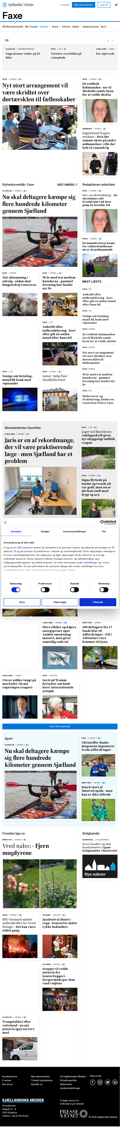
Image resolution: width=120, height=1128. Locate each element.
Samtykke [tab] (16, 531)
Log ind (104, 4)
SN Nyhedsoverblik (12, 26)
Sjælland (101, 49)
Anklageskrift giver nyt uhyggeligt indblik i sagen (98, 437)
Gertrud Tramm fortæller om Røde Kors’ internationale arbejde (57, 685)
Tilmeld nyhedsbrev (42, 1080)
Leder (18, 675)
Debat (75, 26)
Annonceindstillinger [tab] (74, 531)
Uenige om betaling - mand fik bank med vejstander (17, 380)
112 (60, 49)
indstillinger (91, 562)
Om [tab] (104, 531)
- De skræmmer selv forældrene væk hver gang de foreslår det (99, 200)
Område (43, 26)
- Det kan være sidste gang (19, 925)
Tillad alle (98, 602)
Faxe (53, 49)
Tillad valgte (59, 602)
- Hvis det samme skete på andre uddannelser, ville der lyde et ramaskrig (99, 140)
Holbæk (46, 915)
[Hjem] (18, 4)
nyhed (92, 329)
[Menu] (116, 5)
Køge (85, 239)
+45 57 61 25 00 (19, 1116)
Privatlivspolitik (68, 1080)
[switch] (45, 589)
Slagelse (10, 49)
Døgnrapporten (26, 49)
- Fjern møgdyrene (25, 849)
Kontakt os (37, 1084)
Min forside (31, 26)
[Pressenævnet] (74, 1111)
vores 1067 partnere (21, 547)
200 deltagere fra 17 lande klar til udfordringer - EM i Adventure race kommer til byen (97, 634)
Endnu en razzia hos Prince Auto (98, 399)
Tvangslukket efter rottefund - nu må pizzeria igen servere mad (18, 1027)
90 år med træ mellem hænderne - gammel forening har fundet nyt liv (59, 283)
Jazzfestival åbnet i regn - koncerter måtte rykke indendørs (59, 923)
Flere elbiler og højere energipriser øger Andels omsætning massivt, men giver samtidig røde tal (59, 634)
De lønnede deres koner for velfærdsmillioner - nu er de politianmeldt (98, 246)
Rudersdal (87, 840)
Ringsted (7, 840)
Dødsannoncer (91, 26)
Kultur (53, 675)
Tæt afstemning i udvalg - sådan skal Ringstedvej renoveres (19, 281)
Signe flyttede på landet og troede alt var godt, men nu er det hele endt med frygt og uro (96, 487)
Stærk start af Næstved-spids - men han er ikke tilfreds (97, 791)
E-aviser (65, 5)
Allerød (46, 964)
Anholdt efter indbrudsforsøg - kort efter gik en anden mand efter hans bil (59, 332)
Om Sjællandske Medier (73, 1076)
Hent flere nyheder (60, 726)
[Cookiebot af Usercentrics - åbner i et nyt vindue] (102, 522)
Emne (55, 26)
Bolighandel (103, 840)
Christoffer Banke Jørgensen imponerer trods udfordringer (98, 746)
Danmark (87, 129)
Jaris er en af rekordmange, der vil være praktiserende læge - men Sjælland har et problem (39, 450)
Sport (103, 26)
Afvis (22, 602)
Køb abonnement (83, 4)
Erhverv (66, 26)
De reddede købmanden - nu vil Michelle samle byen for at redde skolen (97, 89)
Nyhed (13, 79)
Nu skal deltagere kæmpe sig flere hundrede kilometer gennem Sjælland (39, 204)
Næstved (87, 623)
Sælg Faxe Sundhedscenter (54, 378)
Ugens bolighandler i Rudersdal (99, 847)
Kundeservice (9, 1076)
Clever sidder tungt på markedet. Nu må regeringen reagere (19, 684)
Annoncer (7, 1084)
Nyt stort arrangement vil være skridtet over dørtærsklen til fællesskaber (39, 92)
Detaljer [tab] (45, 531)
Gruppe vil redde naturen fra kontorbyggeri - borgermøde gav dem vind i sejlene (58, 976)
